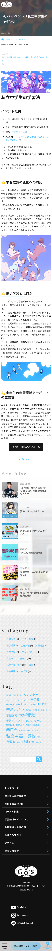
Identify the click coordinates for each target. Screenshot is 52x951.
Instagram (22, 915)
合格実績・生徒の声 (15, 827)
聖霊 (39, 737)
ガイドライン (11, 700)
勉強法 (28, 710)
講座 (31, 664)
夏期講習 (39, 645)
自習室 (10, 741)
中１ (26, 704)
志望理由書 (10, 725)
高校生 (38, 742)
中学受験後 (10, 704)
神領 (28, 730)
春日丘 (33, 57)
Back (26, 459)
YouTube (21, 907)
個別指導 (42, 704)
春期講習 (22, 730)
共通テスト (15, 709)
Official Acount (25, 923)
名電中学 (44, 710)
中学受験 (10, 645)
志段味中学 (20, 725)
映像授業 (35, 725)
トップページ (12, 787)
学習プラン (28, 721)
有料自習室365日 (14, 803)
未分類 (24, 671)
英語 (18, 742)
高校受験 (10, 671)
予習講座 (32, 704)
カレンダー (30, 694)
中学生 (19, 704)
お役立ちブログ (11, 39)
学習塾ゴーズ (18, 131)
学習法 (27, 57)
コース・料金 (12, 811)
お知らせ (10, 638)
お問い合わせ (12, 850)
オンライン (17, 695)
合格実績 (25, 645)
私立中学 (35, 730)
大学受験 (21, 39)
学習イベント (18, 57)
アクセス (9, 842)
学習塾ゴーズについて (16, 819)
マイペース (21, 700)
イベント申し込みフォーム (26, 447)
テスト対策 (27, 638)
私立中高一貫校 (14, 664)
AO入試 (9, 695)
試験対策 (28, 741)
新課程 (28, 725)
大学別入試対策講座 (15, 795)
